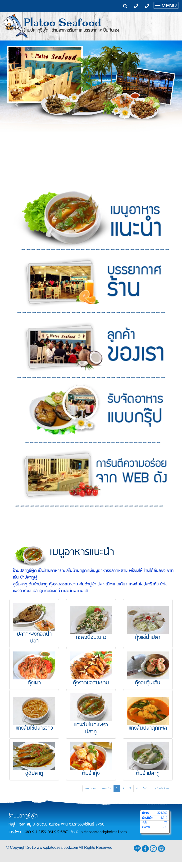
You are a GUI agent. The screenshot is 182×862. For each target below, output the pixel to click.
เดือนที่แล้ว (147, 818)
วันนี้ (144, 823)
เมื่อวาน (146, 827)
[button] (17, 102)
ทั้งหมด (145, 813)
